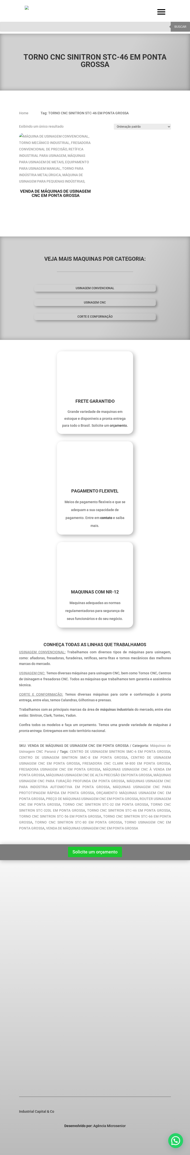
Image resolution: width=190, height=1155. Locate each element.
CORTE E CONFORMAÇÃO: (41, 694)
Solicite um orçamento (95, 851)
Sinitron (32, 942)
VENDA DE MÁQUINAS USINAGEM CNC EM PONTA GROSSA (92, 828)
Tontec (31, 962)
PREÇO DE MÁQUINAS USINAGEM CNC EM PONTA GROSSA (92, 799)
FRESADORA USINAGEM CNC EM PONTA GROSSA (59, 769)
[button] (175, 1140)
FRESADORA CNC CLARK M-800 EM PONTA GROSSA (126, 763)
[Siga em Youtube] (167, 1137)
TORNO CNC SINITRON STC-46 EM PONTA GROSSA (128, 810)
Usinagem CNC (95, 302)
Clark (30, 949)
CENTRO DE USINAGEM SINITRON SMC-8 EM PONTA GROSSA (73, 757)
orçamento (118, 425)
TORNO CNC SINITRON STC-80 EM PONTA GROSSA (78, 822)
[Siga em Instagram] (157, 1137)
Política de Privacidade (41, 907)
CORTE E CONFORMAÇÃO (95, 316)
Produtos (30, 901)
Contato (29, 914)
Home (27, 894)
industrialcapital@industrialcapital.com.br (52, 1060)
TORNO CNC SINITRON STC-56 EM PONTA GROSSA (60, 816)
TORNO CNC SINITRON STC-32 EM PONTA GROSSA (105, 804)
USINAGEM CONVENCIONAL (42, 652)
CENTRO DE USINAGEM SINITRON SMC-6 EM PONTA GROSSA (120, 752)
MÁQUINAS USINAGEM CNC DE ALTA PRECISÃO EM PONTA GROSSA (99, 775)
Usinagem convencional (95, 288)
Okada (31, 955)
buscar (180, 26)
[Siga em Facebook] (147, 1137)
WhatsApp (35, 1076)
